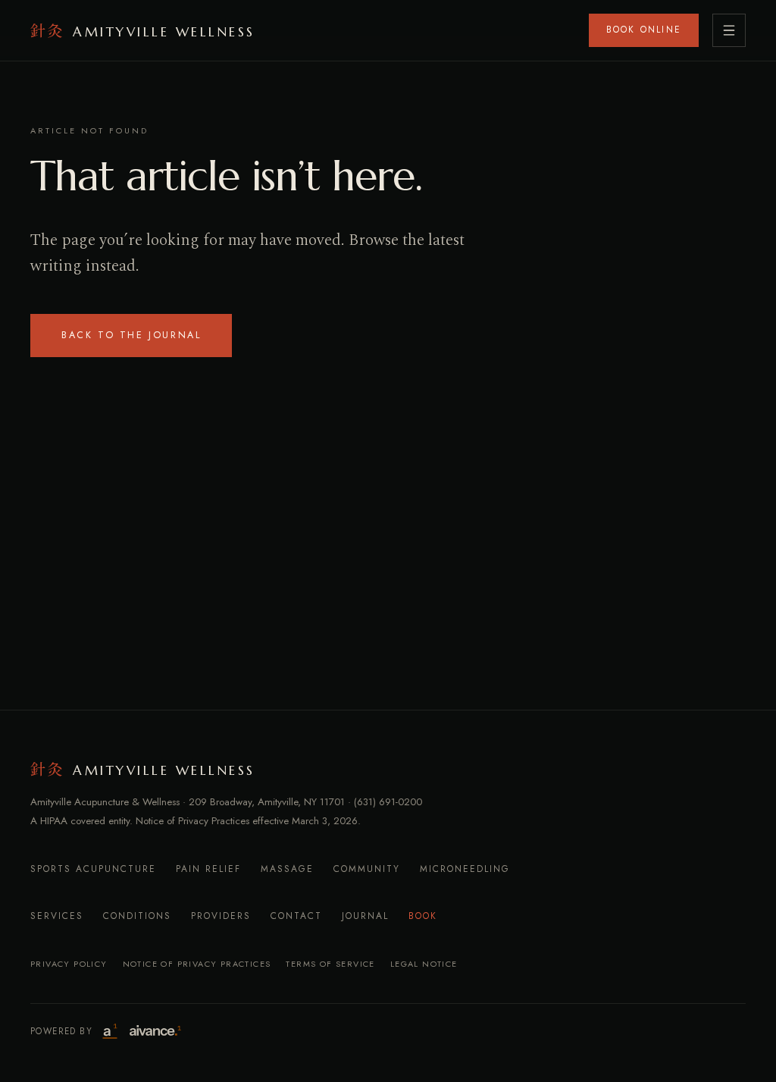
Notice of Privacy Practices (197, 964)
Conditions (137, 916)
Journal (365, 916)
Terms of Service (330, 964)
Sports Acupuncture (93, 869)
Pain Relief (208, 869)
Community (366, 869)
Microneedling (465, 869)
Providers (221, 916)
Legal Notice (424, 964)
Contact (296, 916)
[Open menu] (729, 30)
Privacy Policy (69, 964)
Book (422, 916)
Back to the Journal (131, 335)
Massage (287, 869)
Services (56, 916)
